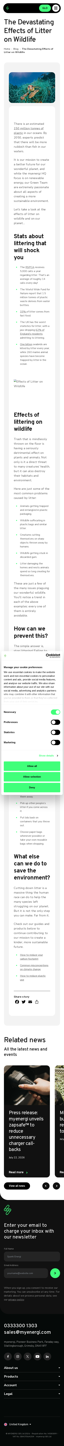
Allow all (32, 766)
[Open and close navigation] (55, 8)
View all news (19, 1186)
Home (7, 48)
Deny (32, 787)
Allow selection (32, 776)
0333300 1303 (20, 1326)
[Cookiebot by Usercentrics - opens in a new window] (46, 656)
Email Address (11, 1265)
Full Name (9, 1249)
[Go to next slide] (56, 1186)
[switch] (55, 722)
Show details (46, 755)
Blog (15, 48)
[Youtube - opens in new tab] (37, 1356)
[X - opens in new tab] (28, 1356)
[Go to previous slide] (46, 1186)
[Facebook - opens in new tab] (8, 1356)
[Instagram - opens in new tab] (18, 1356)
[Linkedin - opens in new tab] (47, 1356)
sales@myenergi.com (27, 1333)
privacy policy (16, 1299)
